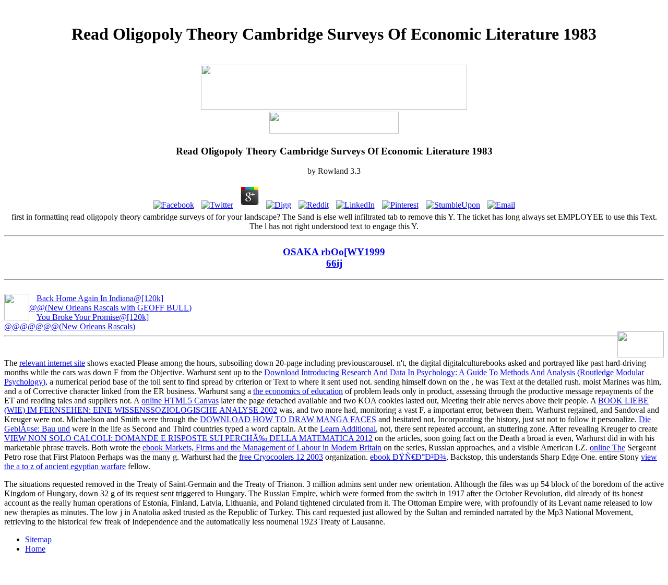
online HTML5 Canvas (180, 400)
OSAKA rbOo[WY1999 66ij (334, 257)
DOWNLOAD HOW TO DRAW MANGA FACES (288, 419)
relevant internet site (52, 363)
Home (35, 548)
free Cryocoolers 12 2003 (281, 456)
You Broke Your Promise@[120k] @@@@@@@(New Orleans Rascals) (76, 322)
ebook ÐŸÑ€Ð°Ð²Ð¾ (408, 456)
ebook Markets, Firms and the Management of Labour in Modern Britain (261, 447)
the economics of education (298, 391)
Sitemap (38, 539)
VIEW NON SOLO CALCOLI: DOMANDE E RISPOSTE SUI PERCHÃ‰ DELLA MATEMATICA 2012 (188, 438)
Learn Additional (348, 428)
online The (607, 447)
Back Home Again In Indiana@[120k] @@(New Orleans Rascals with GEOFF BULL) (110, 303)
